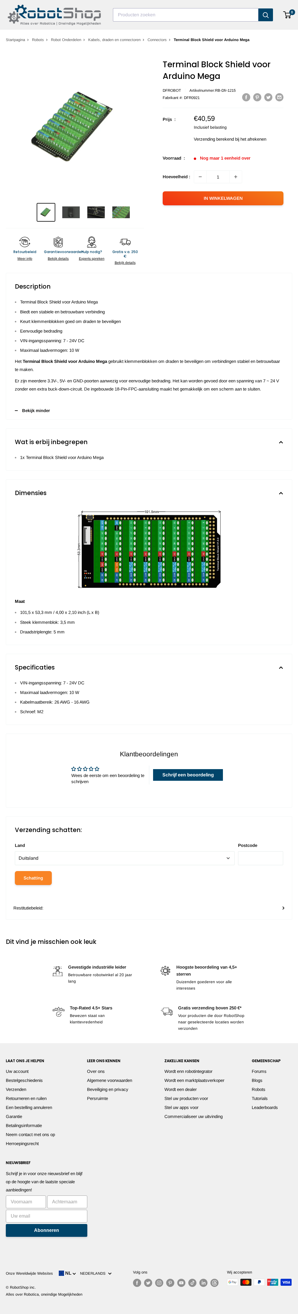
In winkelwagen (223, 198)
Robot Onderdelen (66, 40)
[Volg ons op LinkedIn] (203, 1283)
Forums (259, 1071)
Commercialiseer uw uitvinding (193, 1116)
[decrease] (200, 177)
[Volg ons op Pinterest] (170, 1283)
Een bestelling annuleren (29, 1107)
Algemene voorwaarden (109, 1080)
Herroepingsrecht (22, 1143)
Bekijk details (58, 259)
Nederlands (94, 1273)
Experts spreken (91, 259)
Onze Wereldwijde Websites (29, 1273)
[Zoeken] (265, 14)
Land (20, 845)
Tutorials (260, 1098)
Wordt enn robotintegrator (188, 1071)
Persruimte (97, 1098)
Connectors (157, 40)
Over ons (96, 1071)
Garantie (14, 1116)
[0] (287, 14)
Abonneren (46, 1230)
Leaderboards (265, 1107)
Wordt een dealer (180, 1089)
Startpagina (15, 40)
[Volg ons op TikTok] (192, 1283)
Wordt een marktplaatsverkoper (194, 1080)
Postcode (247, 845)
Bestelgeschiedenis (24, 1080)
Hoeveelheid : (176, 176)
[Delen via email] (279, 97)
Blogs (257, 1080)
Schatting (33, 877)
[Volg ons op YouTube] (181, 1283)
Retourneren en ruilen (26, 1098)
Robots (38, 40)
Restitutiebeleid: (28, 907)
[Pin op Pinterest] (257, 97)
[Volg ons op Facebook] (137, 1283)
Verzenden (16, 1089)
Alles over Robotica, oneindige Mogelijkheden (44, 1294)
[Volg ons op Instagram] (159, 1283)
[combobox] (185, 15)
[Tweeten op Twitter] (268, 97)
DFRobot (172, 90)
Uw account (17, 1071)
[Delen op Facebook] (246, 97)
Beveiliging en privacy (107, 1089)
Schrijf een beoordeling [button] (188, 774)
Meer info (24, 259)
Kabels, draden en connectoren (114, 40)
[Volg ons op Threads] (214, 1283)
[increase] (236, 177)
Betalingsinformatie (24, 1125)
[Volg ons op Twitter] (148, 1283)
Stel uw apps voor (181, 1107)
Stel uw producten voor (186, 1098)
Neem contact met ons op (30, 1134)
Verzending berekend (214, 139)
